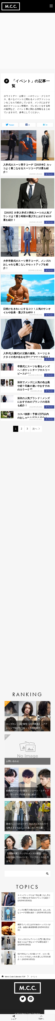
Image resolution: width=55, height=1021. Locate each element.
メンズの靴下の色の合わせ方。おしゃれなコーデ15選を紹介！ (34, 911)
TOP (15, 977)
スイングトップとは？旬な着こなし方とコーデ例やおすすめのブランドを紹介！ (34, 898)
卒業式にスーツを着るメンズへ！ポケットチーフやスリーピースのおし (33, 370)
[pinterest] (31, 999)
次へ (34, 428)
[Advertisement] (27, 41)
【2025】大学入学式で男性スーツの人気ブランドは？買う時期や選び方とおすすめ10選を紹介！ (27, 216)
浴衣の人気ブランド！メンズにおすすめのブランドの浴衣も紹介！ (33, 402)
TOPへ (41, 1019)
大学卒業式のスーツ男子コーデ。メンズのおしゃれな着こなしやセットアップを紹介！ (27, 264)
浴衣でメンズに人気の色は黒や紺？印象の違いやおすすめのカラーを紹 (33, 386)
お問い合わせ (12, 761)
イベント (49, 174)
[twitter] (23, 999)
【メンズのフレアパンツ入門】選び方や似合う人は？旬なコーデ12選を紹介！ (34, 942)
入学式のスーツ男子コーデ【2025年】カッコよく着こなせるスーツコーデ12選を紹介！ (27, 168)
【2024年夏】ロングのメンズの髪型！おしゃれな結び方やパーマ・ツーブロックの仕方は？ (27, 857)
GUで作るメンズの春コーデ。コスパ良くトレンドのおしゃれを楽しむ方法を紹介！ (34, 956)
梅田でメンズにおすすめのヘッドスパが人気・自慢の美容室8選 (34, 927)
